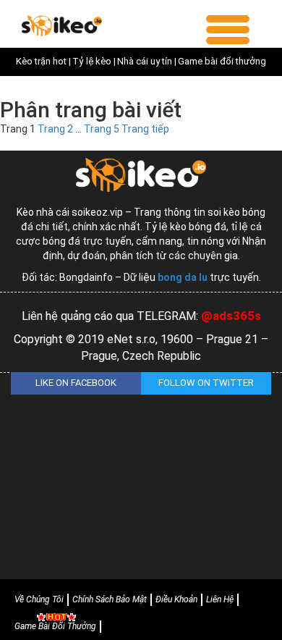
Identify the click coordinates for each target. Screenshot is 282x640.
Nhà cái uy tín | (146, 61)
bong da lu (183, 277)
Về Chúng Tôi (39, 599)
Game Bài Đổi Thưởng (55, 626)
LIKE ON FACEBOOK (75, 382)
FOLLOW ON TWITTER (206, 382)
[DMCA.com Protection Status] (141, 479)
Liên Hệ (220, 599)
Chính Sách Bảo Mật (109, 599)
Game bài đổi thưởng (222, 61)
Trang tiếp (145, 129)
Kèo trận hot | (43, 61)
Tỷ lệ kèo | (94, 61)
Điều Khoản (176, 599)
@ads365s (231, 315)
